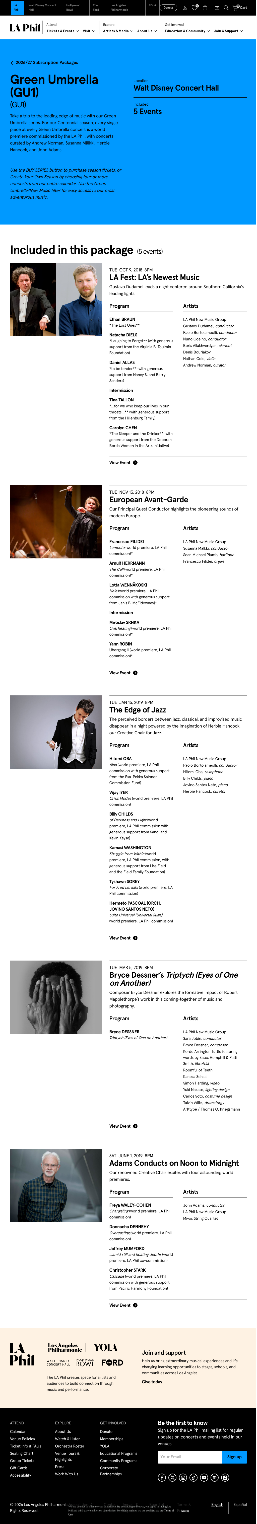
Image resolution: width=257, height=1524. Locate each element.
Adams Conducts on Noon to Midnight (174, 1163)
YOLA (152, 5)
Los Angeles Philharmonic (119, 8)
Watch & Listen (68, 1439)
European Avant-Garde (148, 500)
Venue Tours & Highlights (67, 1457)
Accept (185, 1510)
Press (59, 1467)
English (217, 1505)
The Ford (96, 8)
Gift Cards (18, 1468)
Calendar (18, 1432)
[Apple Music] (225, 1478)
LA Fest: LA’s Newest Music (154, 278)
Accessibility (20, 1476)
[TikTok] (193, 1478)
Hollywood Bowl (73, 8)
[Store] (205, 8)
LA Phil (16, 8)
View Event (120, 463)
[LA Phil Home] (25, 28)
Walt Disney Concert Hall (42, 8)
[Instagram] (183, 1478)
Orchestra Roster (69, 1446)
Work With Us (66, 1474)
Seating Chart (21, 1454)
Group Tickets (22, 1461)
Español (240, 1505)
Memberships (111, 1439)
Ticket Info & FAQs (25, 1446)
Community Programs (118, 1461)
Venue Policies (22, 1439)
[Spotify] (215, 1478)
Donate (168, 7)
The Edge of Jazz (137, 710)
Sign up (234, 1457)
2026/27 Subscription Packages (47, 62)
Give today (152, 1382)
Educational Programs (118, 1454)
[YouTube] (204, 1478)
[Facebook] (162, 1478)
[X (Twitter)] (172, 1478)
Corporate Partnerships (111, 1471)
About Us (63, 1432)
